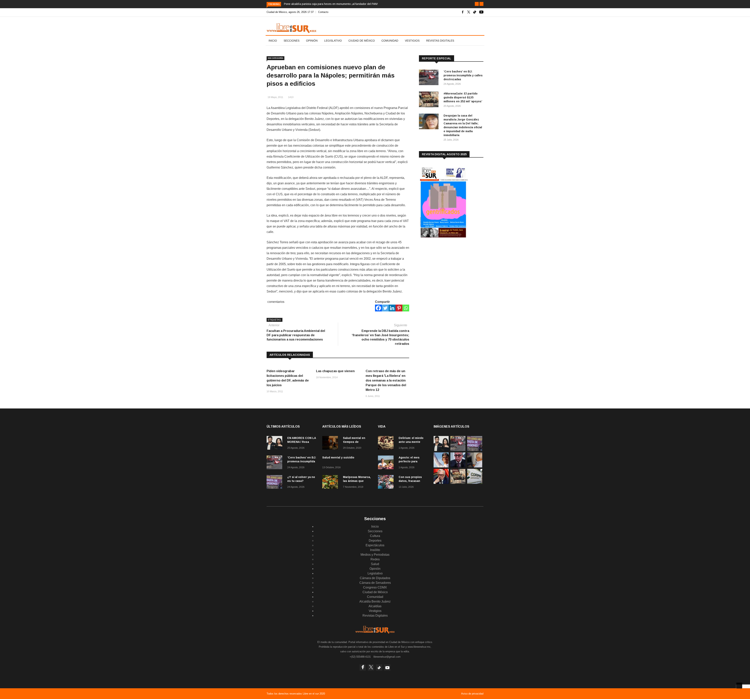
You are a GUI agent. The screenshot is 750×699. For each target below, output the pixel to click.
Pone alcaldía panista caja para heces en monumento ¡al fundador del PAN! (331, 3)
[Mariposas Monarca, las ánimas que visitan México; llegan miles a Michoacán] (331, 482)
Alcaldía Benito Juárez (375, 601)
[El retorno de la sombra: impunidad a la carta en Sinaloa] (441, 482)
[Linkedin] (392, 308)
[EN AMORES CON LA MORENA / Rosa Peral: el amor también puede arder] (275, 443)
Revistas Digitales (440, 40)
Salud (375, 564)
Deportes (375, 540)
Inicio (273, 40)
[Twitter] (385, 308)
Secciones (291, 40)
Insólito (375, 550)
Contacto (323, 12)
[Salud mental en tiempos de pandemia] (331, 443)
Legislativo (333, 40)
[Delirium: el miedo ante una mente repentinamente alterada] (387, 443)
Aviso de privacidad (472, 693)
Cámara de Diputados (375, 578)
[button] (477, 4)
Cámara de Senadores (375, 582)
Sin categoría (275, 58)
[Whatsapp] (405, 308)
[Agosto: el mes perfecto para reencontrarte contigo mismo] (387, 463)
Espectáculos (375, 545)
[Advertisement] (448, 273)
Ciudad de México (361, 40)
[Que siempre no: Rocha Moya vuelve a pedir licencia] (457, 466)
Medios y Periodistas (375, 554)
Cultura (375, 536)
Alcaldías (375, 606)
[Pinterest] (399, 308)
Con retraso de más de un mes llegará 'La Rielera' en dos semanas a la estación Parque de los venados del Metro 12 (386, 380)
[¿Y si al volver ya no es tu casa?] (275, 482)
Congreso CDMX (375, 587)
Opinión (312, 40)
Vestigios (412, 40)
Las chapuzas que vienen (335, 371)
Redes (375, 559)
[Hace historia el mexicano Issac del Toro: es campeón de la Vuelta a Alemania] (441, 466)
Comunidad (389, 40)
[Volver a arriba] (739, 685)
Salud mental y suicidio (338, 457)
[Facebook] (378, 308)
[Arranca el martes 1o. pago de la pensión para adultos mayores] (474, 466)
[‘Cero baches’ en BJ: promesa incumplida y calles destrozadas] (429, 78)
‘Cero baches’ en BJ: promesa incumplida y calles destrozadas (463, 75)
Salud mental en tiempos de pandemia (354, 441)
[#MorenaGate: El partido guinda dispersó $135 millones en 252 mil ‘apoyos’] (429, 100)
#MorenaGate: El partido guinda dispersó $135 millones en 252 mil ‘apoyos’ (463, 97)
